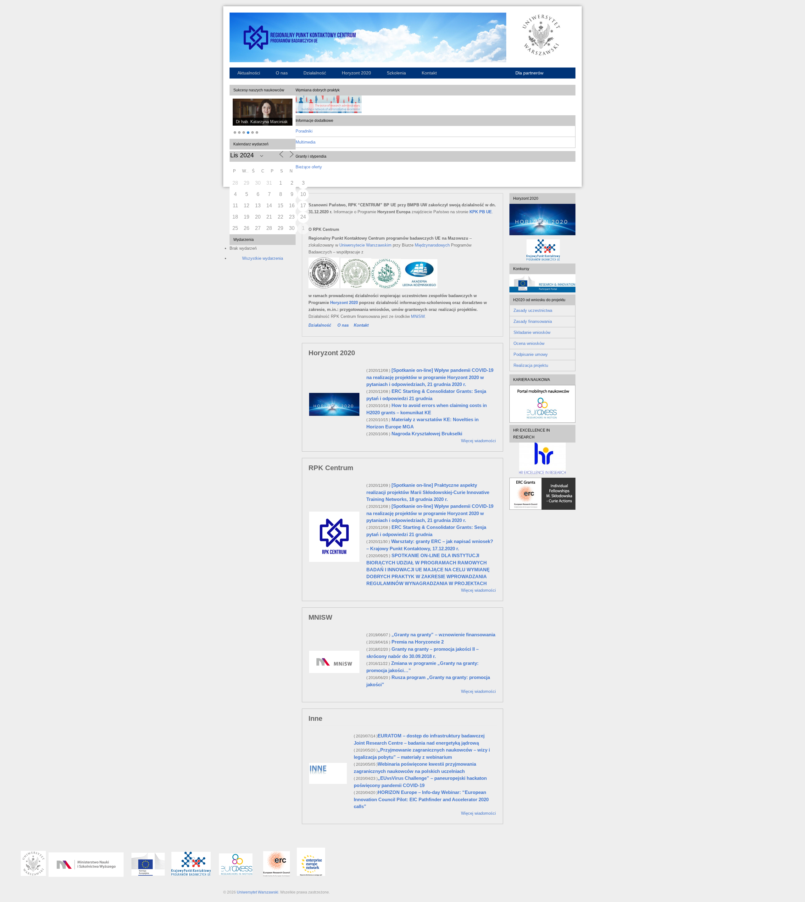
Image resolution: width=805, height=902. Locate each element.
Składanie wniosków (532, 332)
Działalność (314, 72)
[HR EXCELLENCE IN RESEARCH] (542, 458)
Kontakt (429, 72)
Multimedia (305, 142)
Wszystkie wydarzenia (262, 258)
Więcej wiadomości (478, 440)
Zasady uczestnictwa (533, 310)
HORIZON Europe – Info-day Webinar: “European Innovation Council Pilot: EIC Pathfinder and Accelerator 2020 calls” (421, 799)
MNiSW (418, 316)
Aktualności (248, 72)
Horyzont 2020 (356, 72)
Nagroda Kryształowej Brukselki (426, 433)
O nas (282, 72)
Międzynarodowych (432, 245)
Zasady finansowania (533, 321)
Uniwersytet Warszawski (257, 892)
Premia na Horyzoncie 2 (417, 641)
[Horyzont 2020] (542, 219)
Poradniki (304, 131)
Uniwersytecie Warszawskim (365, 245)
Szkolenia (396, 72)
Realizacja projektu (531, 365)
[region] (263, 117)
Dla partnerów (529, 72)
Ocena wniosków (529, 343)
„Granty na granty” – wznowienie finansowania (443, 634)
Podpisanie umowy (531, 354)
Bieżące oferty (309, 167)
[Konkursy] (542, 291)
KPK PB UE (480, 211)
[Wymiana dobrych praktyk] (329, 111)
